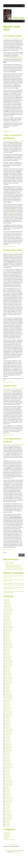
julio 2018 (7, 736)
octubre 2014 (8, 800)
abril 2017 (7, 757)
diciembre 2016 (8, 763)
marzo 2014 (8, 810)
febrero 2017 (8, 760)
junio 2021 (7, 686)
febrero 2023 (8, 657)
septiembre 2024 (9, 630)
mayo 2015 (7, 790)
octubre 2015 (8, 783)
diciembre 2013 (8, 814)
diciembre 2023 (8, 643)
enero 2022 (7, 676)
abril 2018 (7, 740)
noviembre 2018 (9, 730)
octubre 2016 (8, 766)
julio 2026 (7, 599)
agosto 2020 (8, 700)
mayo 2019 (7, 721)
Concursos (16, 253)
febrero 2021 (8, 691)
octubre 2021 (8, 680)
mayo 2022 (7, 670)
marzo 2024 (8, 639)
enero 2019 (7, 727)
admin (23, 38)
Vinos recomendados (10, 839)
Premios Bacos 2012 (12, 250)
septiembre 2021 (9, 681)
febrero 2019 (8, 726)
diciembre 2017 (8, 746)
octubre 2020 (8, 697)
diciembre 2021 (8, 677)
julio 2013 (7, 821)
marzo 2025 (8, 622)
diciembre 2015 (8, 780)
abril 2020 (7, 706)
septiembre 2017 (9, 750)
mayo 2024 (7, 636)
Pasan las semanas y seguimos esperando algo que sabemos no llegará (13, 584)
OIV (5, 453)
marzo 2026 (8, 605)
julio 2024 (7, 633)
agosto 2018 (8, 734)
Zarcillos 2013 (9, 386)
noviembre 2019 (9, 713)
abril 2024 (7, 637)
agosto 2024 (8, 632)
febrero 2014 (8, 811)
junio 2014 (7, 805)
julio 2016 (7, 770)
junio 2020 (7, 703)
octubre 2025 (8, 612)
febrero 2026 (8, 606)
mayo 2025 (7, 619)
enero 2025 (7, 624)
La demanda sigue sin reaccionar (12, 566)
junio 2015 (7, 788)
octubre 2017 (8, 748)
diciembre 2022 (8, 660)
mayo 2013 (7, 824)
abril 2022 (7, 671)
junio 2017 (7, 754)
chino (11, 484)
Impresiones (16, 38)
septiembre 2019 (9, 716)
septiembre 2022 (9, 664)
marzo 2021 (8, 690)
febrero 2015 (8, 794)
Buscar (5, 552)
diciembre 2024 (8, 626)
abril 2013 (7, 825)
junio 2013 (7, 823)
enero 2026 (7, 607)
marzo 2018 (8, 741)
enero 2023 (7, 659)
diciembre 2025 (8, 609)
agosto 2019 (8, 717)
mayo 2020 (7, 704)
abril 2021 (7, 689)
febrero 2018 (8, 743)
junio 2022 (7, 669)
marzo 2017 (8, 758)
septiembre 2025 (9, 613)
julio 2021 (7, 684)
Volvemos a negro (9, 563)
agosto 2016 (8, 768)
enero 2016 (7, 778)
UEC (10, 264)
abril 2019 (7, 723)
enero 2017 (7, 761)
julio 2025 (7, 616)
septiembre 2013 (9, 818)
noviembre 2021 (9, 679)
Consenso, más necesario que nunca (13, 565)
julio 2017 (7, 753)
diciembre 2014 (8, 797)
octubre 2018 (8, 731)
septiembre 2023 (9, 647)
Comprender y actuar (10, 562)
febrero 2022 (8, 674)
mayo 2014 (7, 807)
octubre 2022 (8, 663)
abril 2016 (7, 774)
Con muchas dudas (12, 36)
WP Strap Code (16, 851)
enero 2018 (7, 744)
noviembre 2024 (9, 627)
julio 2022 (7, 667)
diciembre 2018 (8, 729)
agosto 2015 (8, 786)
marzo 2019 (8, 724)
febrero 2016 (8, 777)
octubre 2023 (8, 646)
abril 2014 (7, 808)
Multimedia (7, 836)
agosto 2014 (8, 803)
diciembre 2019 (8, 711)
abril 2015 (7, 791)
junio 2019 (7, 720)
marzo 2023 (8, 656)
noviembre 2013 (9, 815)
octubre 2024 (8, 629)
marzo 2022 (8, 673)
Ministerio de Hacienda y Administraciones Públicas (12, 57)
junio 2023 (7, 652)
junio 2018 (7, 737)
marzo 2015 (8, 793)
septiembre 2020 (9, 699)
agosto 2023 (8, 649)
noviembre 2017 (9, 747)
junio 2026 (7, 600)
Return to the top (14, 844)
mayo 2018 (7, 738)
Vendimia (7, 838)
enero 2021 (7, 693)
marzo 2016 (8, 776)
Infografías (7, 835)
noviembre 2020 (9, 696)
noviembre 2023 (9, 644)
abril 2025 (7, 620)
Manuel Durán (6, 575)
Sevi (4, 458)
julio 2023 (7, 650)
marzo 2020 (8, 707)
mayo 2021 (7, 687)
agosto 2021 (8, 683)
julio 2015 (7, 787)
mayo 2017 (7, 756)
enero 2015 (7, 796)
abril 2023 (7, 654)
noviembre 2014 (9, 798)
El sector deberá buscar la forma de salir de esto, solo (13, 588)
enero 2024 (7, 642)
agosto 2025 (8, 614)
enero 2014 (7, 813)
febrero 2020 (8, 709)
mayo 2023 (7, 653)
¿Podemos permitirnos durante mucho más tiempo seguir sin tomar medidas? (14, 568)
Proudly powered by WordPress (12, 850)
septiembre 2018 (9, 733)
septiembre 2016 (9, 767)
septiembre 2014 (9, 801)
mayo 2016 (7, 773)
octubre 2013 (8, 817)
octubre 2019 (8, 714)
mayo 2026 (7, 602)
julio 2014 (7, 804)
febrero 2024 (8, 640)
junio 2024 (7, 634)
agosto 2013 (8, 820)
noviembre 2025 (9, 610)
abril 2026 (7, 603)
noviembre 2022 (9, 662)
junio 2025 (7, 617)
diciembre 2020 (8, 694)
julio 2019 (7, 719)
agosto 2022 (8, 666)
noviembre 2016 (9, 764)
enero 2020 (7, 710)
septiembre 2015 (9, 784)
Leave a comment (9, 131)
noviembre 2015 (9, 781)
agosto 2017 (8, 751)
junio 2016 (7, 771)
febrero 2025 (8, 623)
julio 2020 (7, 701)
